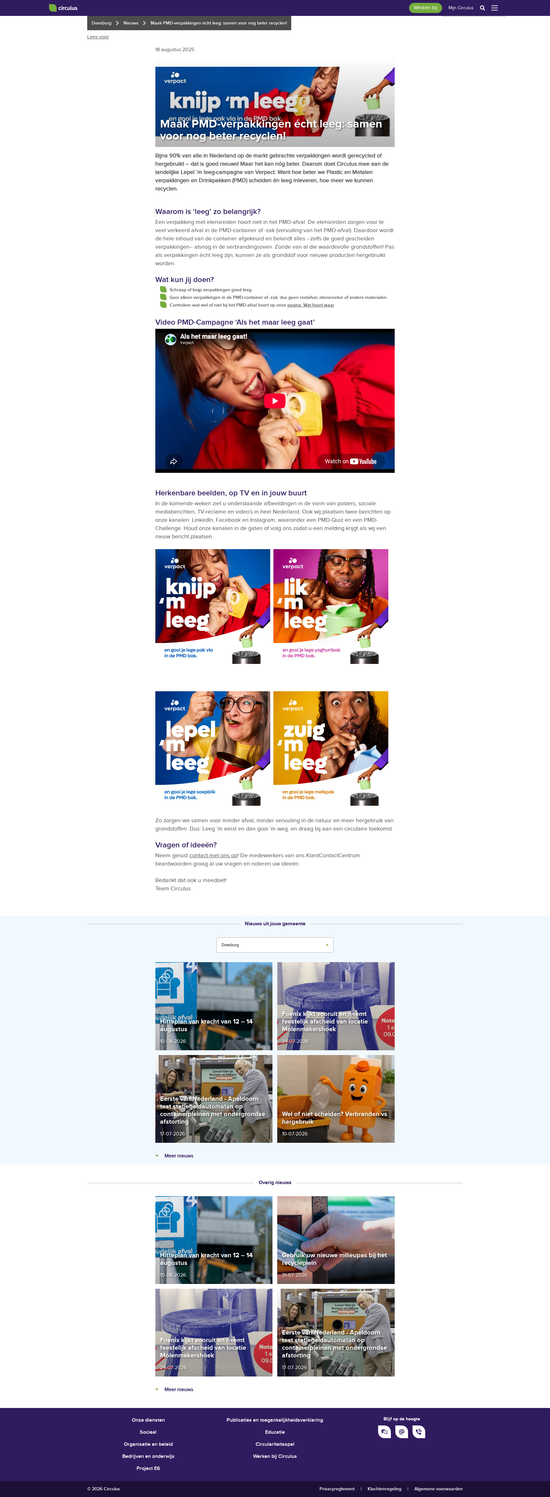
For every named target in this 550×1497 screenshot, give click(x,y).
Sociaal (148, 1432)
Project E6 (148, 1469)
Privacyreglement (337, 1489)
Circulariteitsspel (275, 1444)
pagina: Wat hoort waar (310, 305)
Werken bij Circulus (275, 1456)
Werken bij (425, 8)
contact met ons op (213, 855)
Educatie (275, 1432)
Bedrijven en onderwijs (148, 1456)
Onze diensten (148, 1420)
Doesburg (101, 23)
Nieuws (130, 23)
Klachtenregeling (384, 1489)
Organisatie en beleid (148, 1444)
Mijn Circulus (461, 7)
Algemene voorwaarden (438, 1489)
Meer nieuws (178, 1156)
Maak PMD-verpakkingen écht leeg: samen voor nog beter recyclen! (219, 23)
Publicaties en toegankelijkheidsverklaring (275, 1420)
